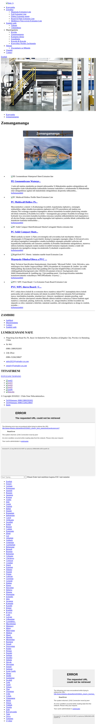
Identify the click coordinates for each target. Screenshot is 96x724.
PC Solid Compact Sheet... (24, 232)
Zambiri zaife (11, 23)
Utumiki (9, 50)
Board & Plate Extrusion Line (22, 19)
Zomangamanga (17, 34)
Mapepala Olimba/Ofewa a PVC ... (29, 259)
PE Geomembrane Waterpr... (26, 181)
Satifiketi (9, 320)
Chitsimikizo (16, 28)
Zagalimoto (15, 39)
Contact (9, 52)
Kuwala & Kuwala (18, 41)
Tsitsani (14, 25)
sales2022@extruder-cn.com (17, 361)
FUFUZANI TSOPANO (11, 376)
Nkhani (9, 46)
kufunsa (14, 193)
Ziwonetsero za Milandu (20, 48)
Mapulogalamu (12, 323)
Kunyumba (10, 7)
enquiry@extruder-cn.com (16, 366)
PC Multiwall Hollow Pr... (24, 202)
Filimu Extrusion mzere (20, 16)
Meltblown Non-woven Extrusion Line (26, 21)
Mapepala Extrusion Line (21, 12)
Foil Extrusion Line (18, 14)
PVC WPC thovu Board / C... (26, 287)
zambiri (20, 193)
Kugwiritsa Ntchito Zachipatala (23, 43)
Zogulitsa (9, 10)
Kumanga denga (17, 37)
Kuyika (14, 32)
